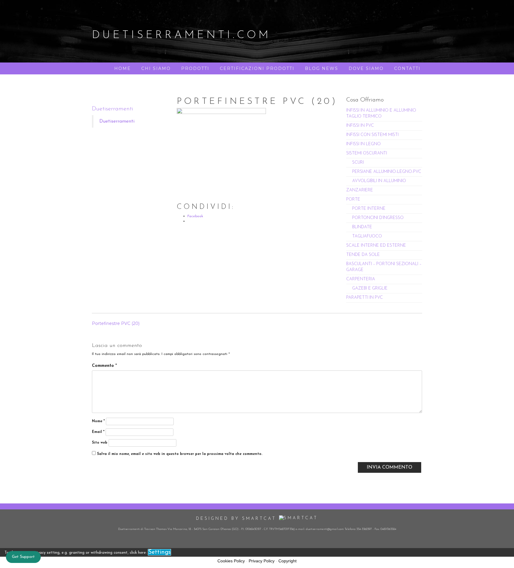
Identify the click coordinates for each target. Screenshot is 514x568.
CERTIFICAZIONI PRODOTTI (257, 68)
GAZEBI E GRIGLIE (370, 288)
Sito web (99, 443)
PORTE (353, 199)
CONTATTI (407, 68)
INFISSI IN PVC (360, 125)
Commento (104, 366)
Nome (98, 421)
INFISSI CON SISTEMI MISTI (372, 135)
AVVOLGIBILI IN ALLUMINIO (379, 181)
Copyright (287, 560)
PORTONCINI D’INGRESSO (378, 218)
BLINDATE (362, 227)
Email (98, 432)
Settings (159, 552)
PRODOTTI (195, 68)
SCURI (358, 162)
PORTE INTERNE (369, 208)
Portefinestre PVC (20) (116, 323)
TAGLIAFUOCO (367, 236)
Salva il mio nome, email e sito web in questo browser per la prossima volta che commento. (179, 454)
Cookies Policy (231, 560)
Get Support (23, 557)
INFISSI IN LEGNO (363, 144)
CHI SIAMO (156, 68)
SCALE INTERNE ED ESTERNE (376, 245)
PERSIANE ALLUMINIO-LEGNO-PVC (386, 172)
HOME (122, 68)
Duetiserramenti (112, 109)
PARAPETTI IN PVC (364, 297)
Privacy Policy (262, 560)
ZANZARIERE (359, 190)
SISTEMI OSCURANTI (366, 153)
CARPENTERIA (360, 279)
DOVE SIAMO (366, 68)
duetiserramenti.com (181, 35)
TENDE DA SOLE (363, 255)
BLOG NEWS (321, 68)
